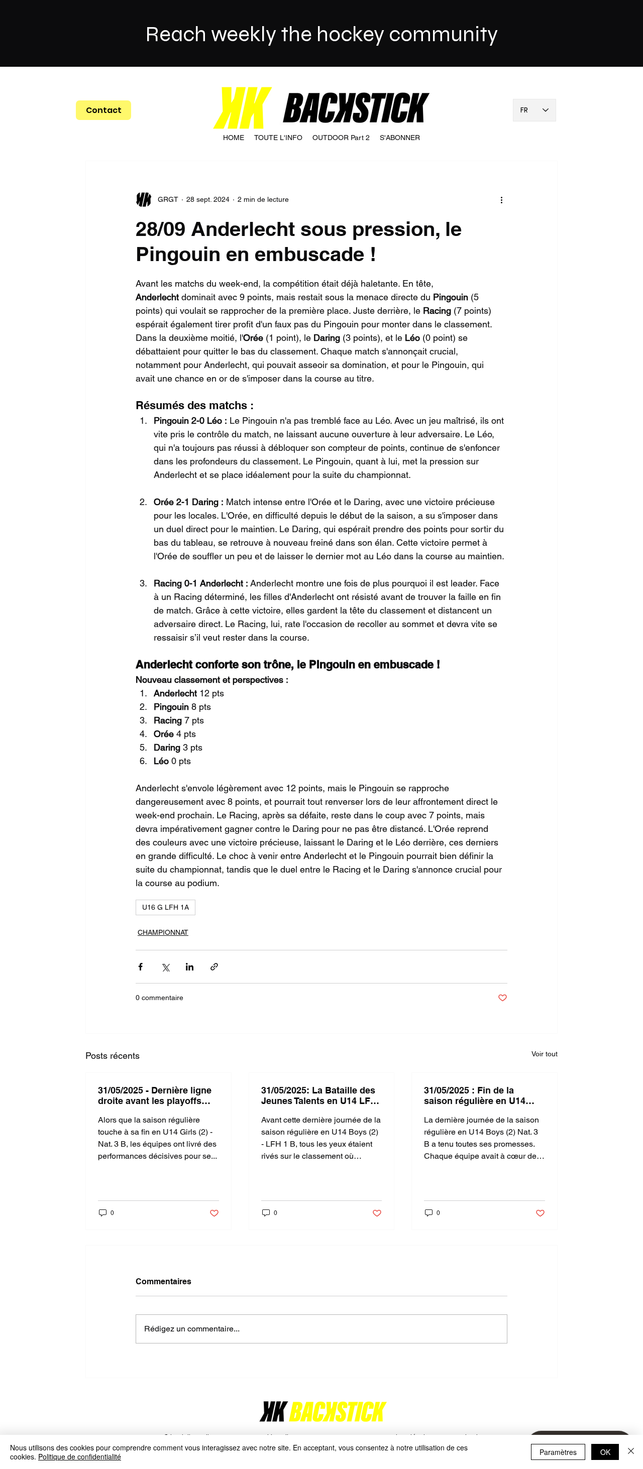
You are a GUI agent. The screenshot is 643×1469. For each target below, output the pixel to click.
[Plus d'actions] (501, 199)
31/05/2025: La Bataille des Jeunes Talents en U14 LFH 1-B (319, 1095)
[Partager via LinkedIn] (189, 966)
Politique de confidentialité (79, 1456)
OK (605, 1452)
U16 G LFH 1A (165, 907)
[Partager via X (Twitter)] (165, 966)
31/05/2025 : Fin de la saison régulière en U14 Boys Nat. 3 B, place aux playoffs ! (476, 1095)
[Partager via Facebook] (140, 966)
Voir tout (544, 1054)
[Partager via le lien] (214, 966)
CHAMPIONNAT (163, 932)
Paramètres (558, 1452)
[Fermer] (631, 1452)
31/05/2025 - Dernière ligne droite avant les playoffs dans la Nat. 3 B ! (154, 1095)
